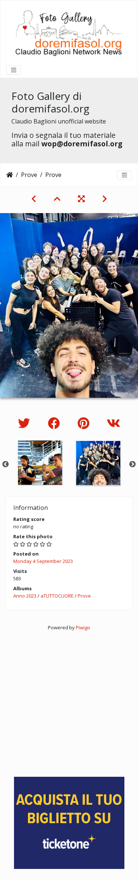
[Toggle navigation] (13, 70)
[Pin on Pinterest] (84, 423)
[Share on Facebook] (55, 423)
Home (9, 174)
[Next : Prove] (104, 199)
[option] (40, 463)
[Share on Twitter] (25, 423)
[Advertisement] (69, 701)
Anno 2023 (24, 595)
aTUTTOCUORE (57, 595)
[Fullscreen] (81, 199)
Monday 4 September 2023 (43, 561)
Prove (29, 175)
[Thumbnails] (57, 199)
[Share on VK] (113, 423)
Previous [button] (5, 464)
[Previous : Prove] (33, 199)
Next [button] (132, 464)
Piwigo (83, 627)
